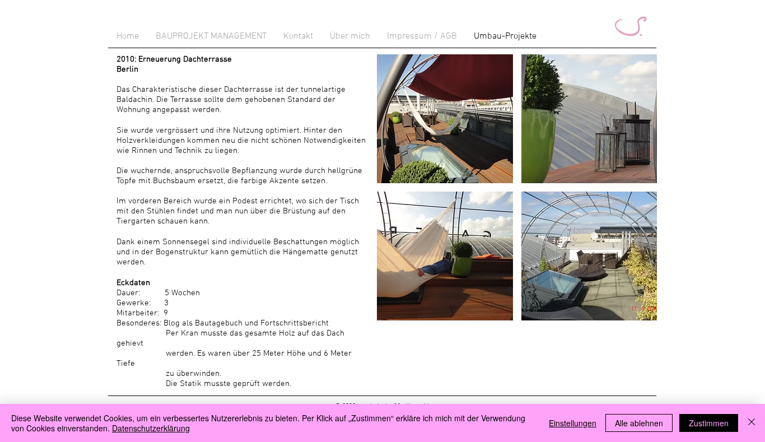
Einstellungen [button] (572, 423)
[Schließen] (751, 423)
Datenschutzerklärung (151, 428)
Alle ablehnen (639, 423)
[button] (445, 118)
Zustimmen (709, 423)
